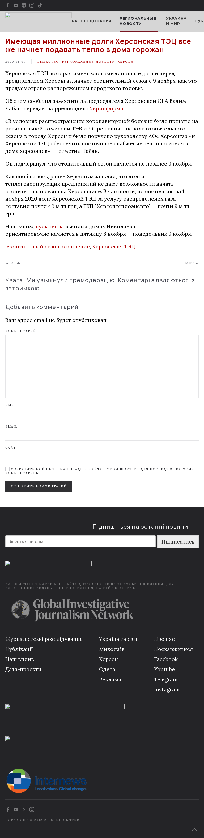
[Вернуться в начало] (38, 21)
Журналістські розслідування (44, 639)
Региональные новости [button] (138, 21)
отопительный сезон (32, 246)
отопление (76, 246)
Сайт (10, 448)
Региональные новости (88, 62)
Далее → (191, 263)
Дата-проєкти (23, 669)
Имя (9, 405)
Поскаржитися (173, 649)
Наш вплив (19, 659)
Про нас (164, 639)
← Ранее (13, 263)
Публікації (19, 649)
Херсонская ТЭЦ (113, 246)
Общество (48, 62)
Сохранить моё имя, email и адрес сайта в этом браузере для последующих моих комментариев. (99, 471)
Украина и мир (176, 21)
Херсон (126, 62)
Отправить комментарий (39, 486)
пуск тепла (50, 226)
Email (11, 426)
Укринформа (106, 108)
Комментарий (20, 331)
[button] (194, 829)
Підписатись (178, 541)
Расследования (92, 21)
